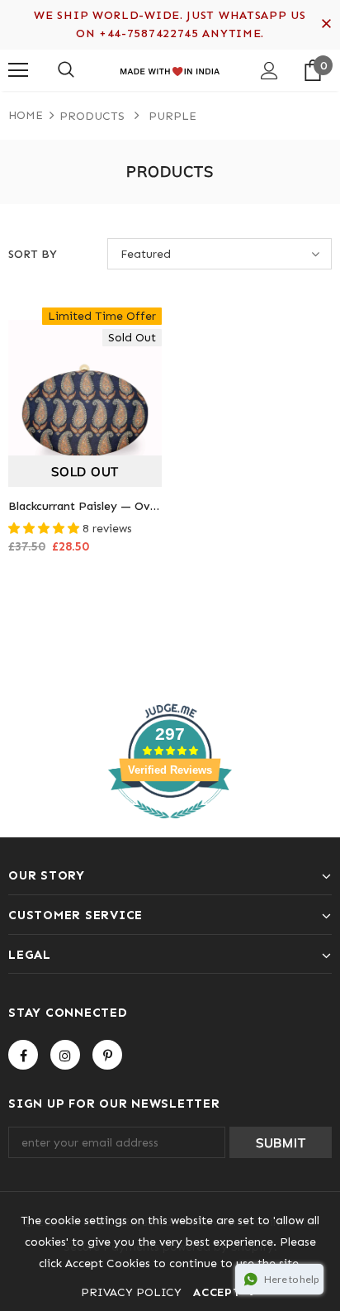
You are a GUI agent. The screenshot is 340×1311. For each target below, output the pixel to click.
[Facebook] (23, 1055)
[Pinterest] (107, 1055)
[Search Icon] (66, 70)
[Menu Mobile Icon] (18, 70)
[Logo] (170, 69)
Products (92, 116)
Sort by (32, 254)
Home (25, 115)
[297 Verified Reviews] (170, 828)
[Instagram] (65, 1055)
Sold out (85, 471)
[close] (326, 25)
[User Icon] (269, 70)
